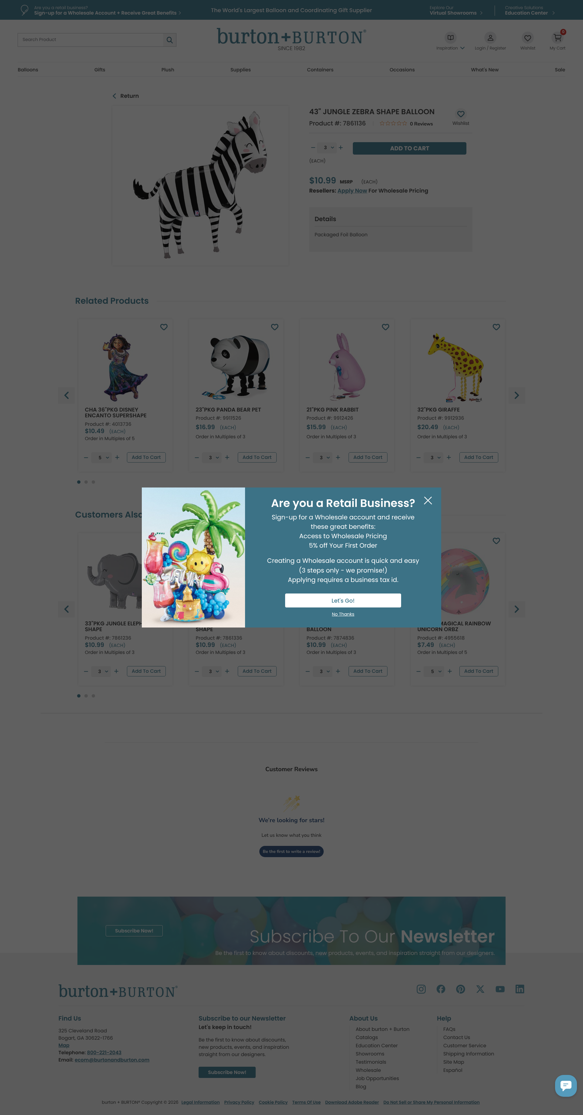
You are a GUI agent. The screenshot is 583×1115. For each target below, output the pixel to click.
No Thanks (343, 614)
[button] (566, 1086)
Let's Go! (343, 601)
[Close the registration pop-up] (428, 501)
